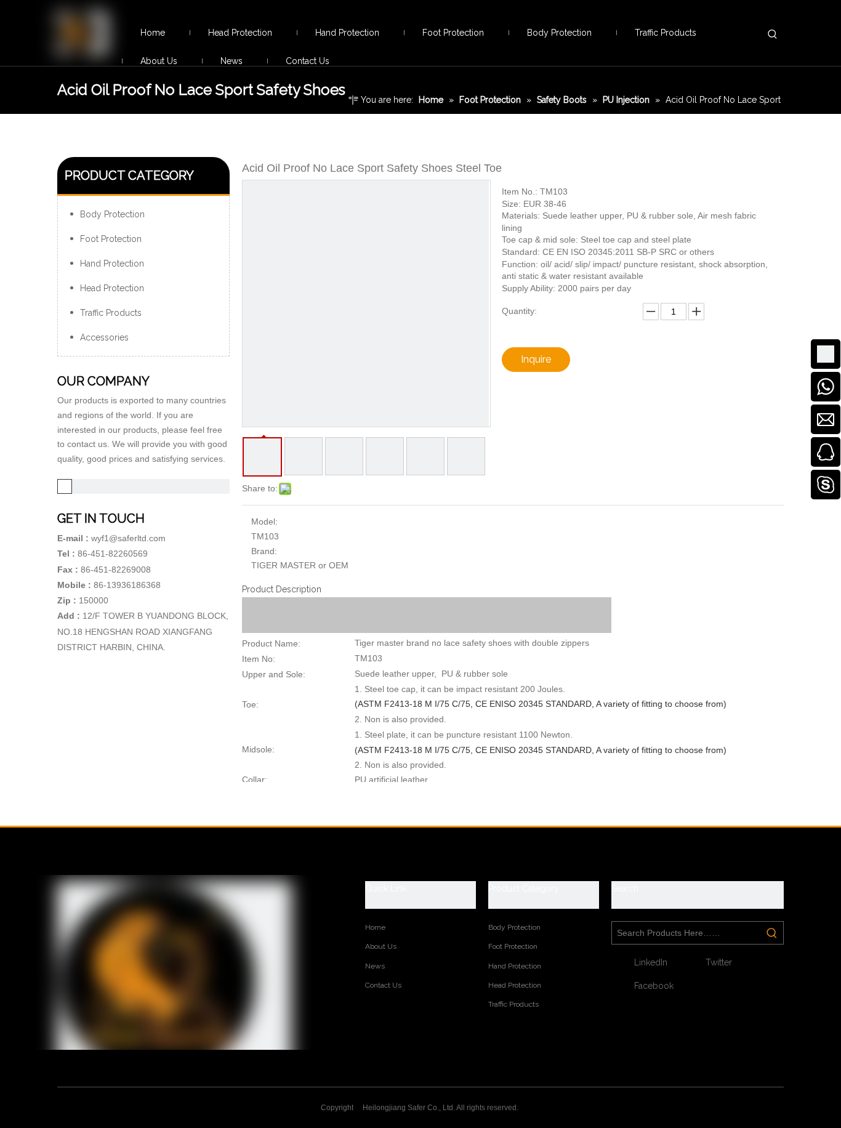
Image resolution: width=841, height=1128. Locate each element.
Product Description (281, 589)
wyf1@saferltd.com (128, 538)
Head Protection (112, 288)
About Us (380, 946)
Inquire (536, 359)
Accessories (104, 337)
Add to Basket (629, 359)
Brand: (264, 551)
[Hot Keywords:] (773, 34)
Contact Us (383, 985)
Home (375, 927)
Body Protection (112, 214)
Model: (264, 521)
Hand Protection (112, 263)
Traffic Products (111, 313)
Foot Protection (111, 239)
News (375, 966)
